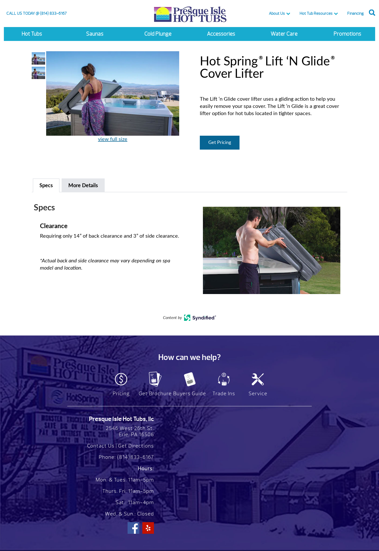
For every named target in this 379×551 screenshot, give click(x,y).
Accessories (221, 33)
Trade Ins (223, 393)
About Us (277, 13)
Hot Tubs (32, 33)
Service (258, 393)
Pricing (121, 393)
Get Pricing (219, 142)
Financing (355, 13)
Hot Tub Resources (316, 13)
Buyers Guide (189, 393)
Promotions (347, 33)
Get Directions (136, 446)
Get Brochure (155, 393)
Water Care (284, 33)
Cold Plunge (157, 33)
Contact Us (100, 446)
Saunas (94, 33)
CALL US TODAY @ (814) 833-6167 (36, 13)
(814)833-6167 (135, 457)
